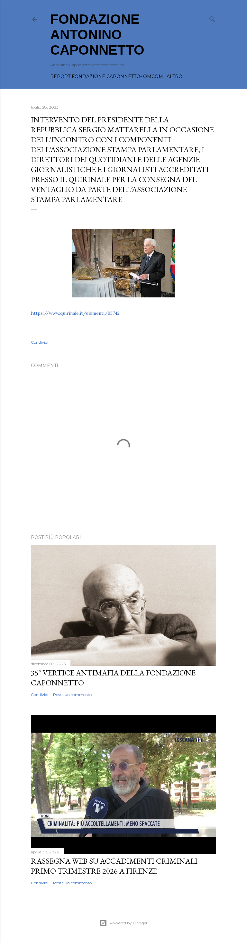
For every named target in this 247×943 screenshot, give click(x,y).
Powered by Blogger (129, 923)
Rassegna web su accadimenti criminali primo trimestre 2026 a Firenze (114, 866)
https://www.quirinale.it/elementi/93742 (75, 313)
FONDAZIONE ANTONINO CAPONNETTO (97, 34)
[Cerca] (212, 18)
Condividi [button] (39, 342)
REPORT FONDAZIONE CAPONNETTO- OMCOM (106, 76)
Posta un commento (72, 694)
